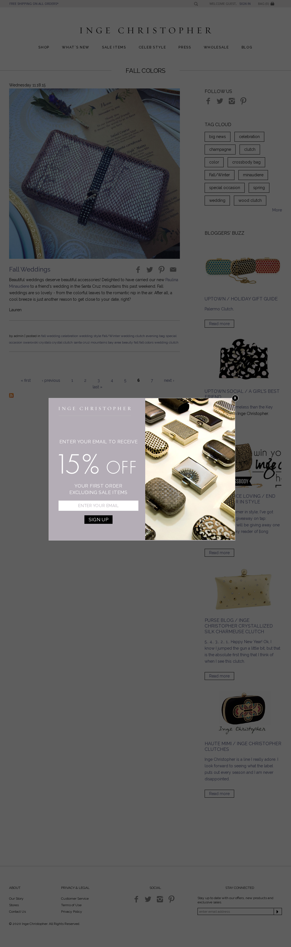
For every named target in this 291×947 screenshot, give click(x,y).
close (235, 398)
